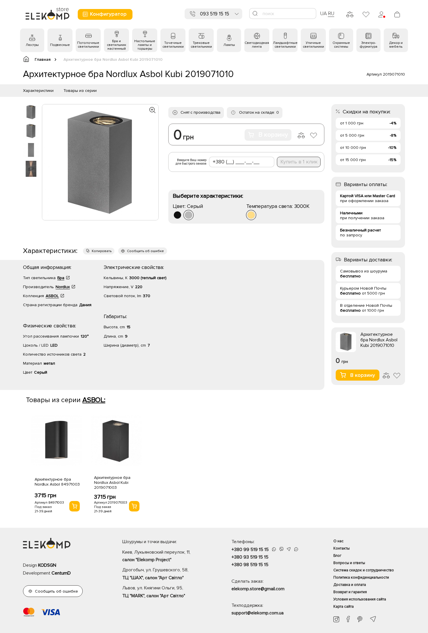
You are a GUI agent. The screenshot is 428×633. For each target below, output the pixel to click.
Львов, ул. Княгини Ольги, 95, (153, 591)
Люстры (32, 45)
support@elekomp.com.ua (257, 613)
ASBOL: (93, 400)
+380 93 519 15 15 (249, 557)
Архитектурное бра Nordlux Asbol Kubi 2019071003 (112, 482)
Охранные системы (341, 45)
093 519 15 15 (214, 13)
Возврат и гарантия (350, 592)
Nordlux (63, 286)
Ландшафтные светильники (285, 45)
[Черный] (177, 215)
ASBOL (52, 295)
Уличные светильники (313, 45)
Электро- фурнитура (368, 45)
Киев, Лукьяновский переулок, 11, (156, 556)
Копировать (102, 251)
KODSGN (47, 565)
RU (331, 13)
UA (323, 13)
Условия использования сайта (359, 599)
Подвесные (60, 45)
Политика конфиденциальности (361, 577)
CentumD (61, 573)
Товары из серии (80, 90)
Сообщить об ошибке (145, 251)
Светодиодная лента (257, 45)
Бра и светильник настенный (116, 45)
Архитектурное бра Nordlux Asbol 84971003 (57, 482)
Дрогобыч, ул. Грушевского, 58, (155, 573)
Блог (337, 555)
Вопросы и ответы (349, 563)
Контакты (341, 548)
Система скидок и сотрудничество (363, 570)
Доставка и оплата (349, 584)
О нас (338, 541)
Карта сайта (343, 606)
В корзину (273, 135)
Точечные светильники (173, 45)
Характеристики (38, 90)
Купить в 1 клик (299, 161)
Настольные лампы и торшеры (144, 45)
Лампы (229, 45)
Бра (60, 277)
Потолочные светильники (88, 45)
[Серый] (188, 215)
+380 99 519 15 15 (250, 549)
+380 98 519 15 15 (249, 565)
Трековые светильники (201, 45)
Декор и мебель (396, 45)
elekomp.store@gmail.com (257, 589)
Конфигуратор (108, 14)
